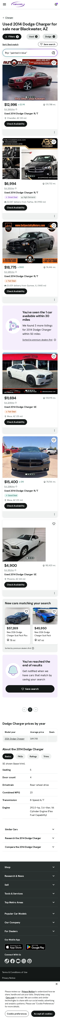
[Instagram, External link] (24, 961)
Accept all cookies (43, 1013)
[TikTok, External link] (7, 961)
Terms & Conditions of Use (14, 972)
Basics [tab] (8, 756)
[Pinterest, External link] (29, 961)
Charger (9, 17)
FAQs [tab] (20, 756)
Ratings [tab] (33, 756)
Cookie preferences (17, 1013)
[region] (30, 1002)
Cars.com (10, 997)
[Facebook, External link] (12, 961)
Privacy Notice (8, 978)
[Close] (56, 984)
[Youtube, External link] (18, 961)
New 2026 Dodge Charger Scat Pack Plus (17, 634)
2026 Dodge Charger (14, 738)
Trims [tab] (46, 756)
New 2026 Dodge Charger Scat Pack (42, 634)
